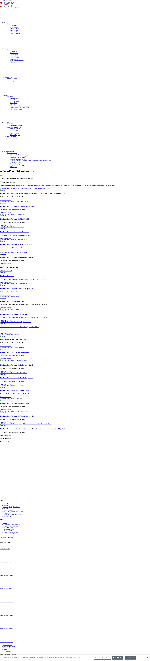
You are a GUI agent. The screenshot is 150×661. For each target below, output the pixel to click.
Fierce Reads (14, 130)
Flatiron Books (14, 101)
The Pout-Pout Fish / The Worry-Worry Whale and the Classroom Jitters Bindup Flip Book (32, 193)
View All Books (14, 32)
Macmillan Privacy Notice (47, 659)
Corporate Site (7, 651)
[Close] (147, 658)
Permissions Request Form (10, 532)
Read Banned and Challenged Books (20, 156)
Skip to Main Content (6, 0)
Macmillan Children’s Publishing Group (21, 106)
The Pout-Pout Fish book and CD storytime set (16, 289)
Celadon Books (14, 98)
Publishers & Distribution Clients (12, 514)
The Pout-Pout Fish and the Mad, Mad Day (15, 219)
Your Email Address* (6, 547)
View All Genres (15, 33)
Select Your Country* (6, 542)
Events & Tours (14, 82)
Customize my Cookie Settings (102, 657)
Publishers (6, 95)
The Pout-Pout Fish (7, 276)
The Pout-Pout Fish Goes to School (12, 301)
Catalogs (5, 523)
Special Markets (7, 530)
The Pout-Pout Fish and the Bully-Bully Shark (16, 257)
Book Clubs (10, 124)
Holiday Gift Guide (15, 154)
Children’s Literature (5, 200)
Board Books (14, 59)
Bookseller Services (8, 527)
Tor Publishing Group (16, 109)
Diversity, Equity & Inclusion (11, 507)
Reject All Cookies (117, 657)
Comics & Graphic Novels (17, 60)
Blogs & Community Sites (14, 127)
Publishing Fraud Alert (9, 534)
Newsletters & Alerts (16, 138)
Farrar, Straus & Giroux (16, 100)
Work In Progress (15, 135)
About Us (6, 504)
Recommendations (8, 151)
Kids (4, 48)
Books (5, 22)
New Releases (14, 27)
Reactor (12, 132)
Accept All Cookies (130, 657)
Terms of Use (7, 648)
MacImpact (13, 167)
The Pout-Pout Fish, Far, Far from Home (14, 352)
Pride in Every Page (15, 162)
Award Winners (14, 28)
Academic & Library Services (11, 524)
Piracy (5, 649)
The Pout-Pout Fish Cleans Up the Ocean (14, 232)
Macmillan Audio (15, 104)
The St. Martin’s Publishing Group (19, 107)
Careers (5, 505)
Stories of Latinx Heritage (17, 165)
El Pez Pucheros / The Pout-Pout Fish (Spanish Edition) (20, 327)
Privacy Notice (7, 645)
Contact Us (6, 508)
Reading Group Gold (16, 125)
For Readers (7, 122)
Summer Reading (15, 164)
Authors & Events (8, 77)
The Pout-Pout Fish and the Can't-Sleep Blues (16, 244)
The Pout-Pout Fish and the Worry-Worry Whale (17, 206)
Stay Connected (11, 136)
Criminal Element (15, 128)
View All (12, 62)
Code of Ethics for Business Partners (13, 511)
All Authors (13, 80)
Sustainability (7, 516)
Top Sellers (13, 25)
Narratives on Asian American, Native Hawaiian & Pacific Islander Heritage (31, 160)
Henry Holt (13, 103)
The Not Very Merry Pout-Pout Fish (13, 340)
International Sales (8, 529)
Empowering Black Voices (17, 157)
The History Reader (15, 133)
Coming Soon (14, 30)
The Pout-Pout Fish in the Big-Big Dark (14, 314)
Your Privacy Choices (9, 646)
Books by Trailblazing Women (18, 159)
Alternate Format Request (10, 526)
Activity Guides (14, 57)
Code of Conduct (8, 510)
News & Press (7, 513)
